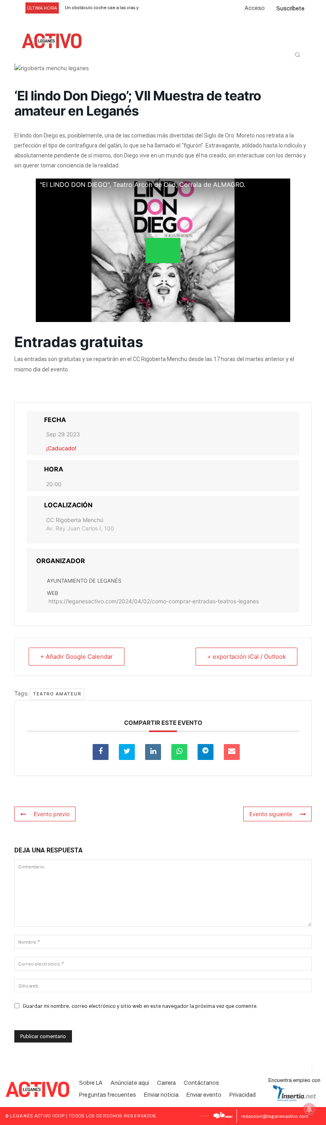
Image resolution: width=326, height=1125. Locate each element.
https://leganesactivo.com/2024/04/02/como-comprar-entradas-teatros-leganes (154, 601)
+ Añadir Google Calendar (76, 656)
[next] (164, 8)
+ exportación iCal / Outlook (246, 656)
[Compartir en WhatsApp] (179, 752)
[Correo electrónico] (232, 752)
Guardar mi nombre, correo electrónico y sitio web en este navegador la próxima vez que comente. (140, 1005)
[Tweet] (127, 752)
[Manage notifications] (309, 1109)
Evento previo (52, 814)
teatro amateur (57, 694)
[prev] (151, 8)
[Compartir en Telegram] (205, 752)
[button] (297, 54)
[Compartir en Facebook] (101, 752)
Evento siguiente (270, 814)
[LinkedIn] (153, 752)
